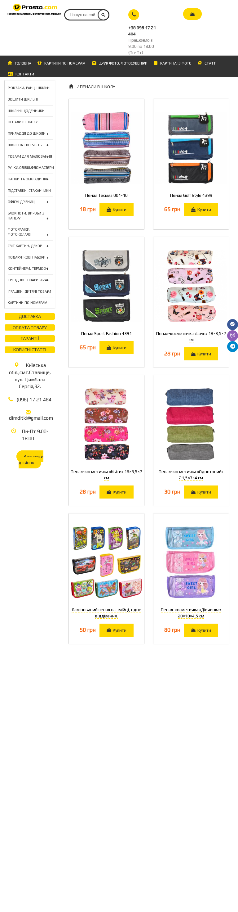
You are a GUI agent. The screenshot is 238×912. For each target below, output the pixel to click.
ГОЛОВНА (23, 63)
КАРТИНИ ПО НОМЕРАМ (64, 63)
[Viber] (232, 335)
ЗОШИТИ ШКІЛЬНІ (23, 99)
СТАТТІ (209, 63)
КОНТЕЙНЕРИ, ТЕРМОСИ (28, 269)
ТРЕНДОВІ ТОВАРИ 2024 (27, 280)
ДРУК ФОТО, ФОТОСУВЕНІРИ (122, 63)
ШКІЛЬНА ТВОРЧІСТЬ (25, 145)
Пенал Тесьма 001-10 (106, 195)
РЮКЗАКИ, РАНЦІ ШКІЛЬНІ (29, 88)
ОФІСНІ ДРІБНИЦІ (21, 202)
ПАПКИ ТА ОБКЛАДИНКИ (28, 179)
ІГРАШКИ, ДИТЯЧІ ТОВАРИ (29, 292)
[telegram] (232, 346)
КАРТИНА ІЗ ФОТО (174, 63)
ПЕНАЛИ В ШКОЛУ (22, 122)
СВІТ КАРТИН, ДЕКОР (25, 246)
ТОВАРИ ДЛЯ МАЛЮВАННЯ (30, 157)
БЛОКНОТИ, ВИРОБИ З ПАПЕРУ (28, 216)
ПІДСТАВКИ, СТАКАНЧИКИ (29, 190)
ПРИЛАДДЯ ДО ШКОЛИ (27, 134)
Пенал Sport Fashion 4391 (106, 333)
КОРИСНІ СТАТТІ (29, 349)
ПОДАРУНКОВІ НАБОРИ (27, 257)
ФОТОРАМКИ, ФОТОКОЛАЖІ (28, 232)
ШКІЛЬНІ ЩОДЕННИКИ (26, 111)
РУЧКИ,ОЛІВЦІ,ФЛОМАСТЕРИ (31, 168)
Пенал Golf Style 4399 (191, 195)
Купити (118, 209)
